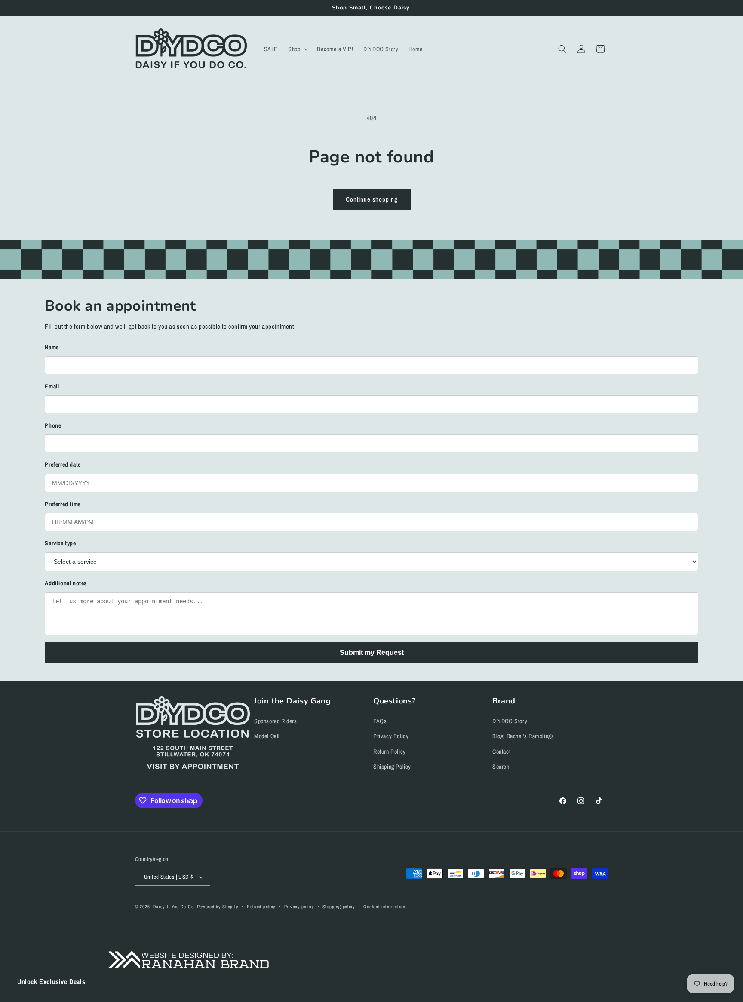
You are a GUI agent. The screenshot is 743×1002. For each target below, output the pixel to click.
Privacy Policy (390, 736)
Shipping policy (338, 907)
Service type (60, 543)
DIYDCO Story (509, 721)
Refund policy (261, 907)
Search (501, 766)
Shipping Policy (392, 766)
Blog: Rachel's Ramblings (523, 736)
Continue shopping (372, 199)
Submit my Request (372, 652)
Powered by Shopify (218, 907)
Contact (501, 751)
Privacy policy (299, 907)
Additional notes (66, 583)
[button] (297, 49)
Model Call (267, 736)
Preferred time (62, 504)
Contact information (384, 907)
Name (51, 347)
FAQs (380, 721)
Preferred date (62, 464)
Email (52, 386)
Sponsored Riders (275, 721)
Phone (53, 425)
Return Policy (389, 751)
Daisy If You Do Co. (174, 907)
